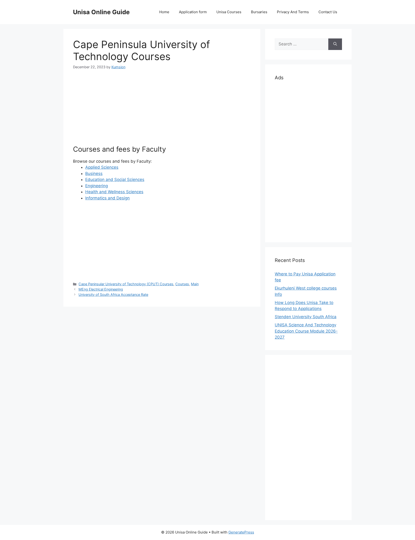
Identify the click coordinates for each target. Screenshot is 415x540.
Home (164, 12)
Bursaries (259, 12)
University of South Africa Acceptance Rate (113, 294)
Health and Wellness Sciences (114, 191)
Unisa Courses (228, 12)
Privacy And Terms (293, 12)
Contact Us (327, 12)
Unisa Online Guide (101, 12)
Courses (182, 284)
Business (94, 173)
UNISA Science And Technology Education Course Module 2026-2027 (306, 331)
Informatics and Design (107, 198)
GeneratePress (241, 532)
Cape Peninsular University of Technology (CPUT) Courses (126, 284)
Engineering (96, 185)
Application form (193, 12)
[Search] (335, 44)
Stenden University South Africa (305, 316)
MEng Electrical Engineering (101, 289)
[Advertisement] (162, 111)
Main (195, 284)
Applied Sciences (101, 167)
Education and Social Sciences (114, 179)
